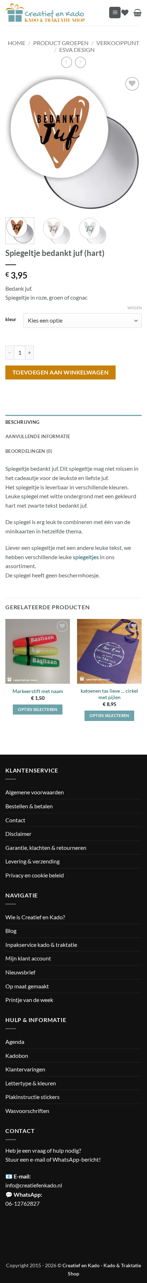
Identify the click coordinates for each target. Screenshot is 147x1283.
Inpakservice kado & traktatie (41, 944)
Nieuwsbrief (20, 972)
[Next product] (66, 62)
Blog (10, 930)
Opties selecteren (37, 709)
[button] (115, 13)
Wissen (134, 307)
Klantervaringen (25, 1069)
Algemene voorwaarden (34, 792)
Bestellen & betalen (29, 806)
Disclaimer (18, 833)
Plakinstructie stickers (32, 1096)
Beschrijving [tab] (22, 422)
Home (16, 42)
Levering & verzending (32, 861)
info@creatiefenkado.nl (33, 1185)
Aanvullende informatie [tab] (37, 436)
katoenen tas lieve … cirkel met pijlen (109, 694)
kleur (10, 319)
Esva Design (77, 49)
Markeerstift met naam (37, 691)
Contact (15, 820)
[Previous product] (80, 62)
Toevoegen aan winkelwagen (60, 372)
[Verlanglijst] (124, 12)
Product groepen (60, 42)
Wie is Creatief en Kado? (35, 917)
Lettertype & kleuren (30, 1083)
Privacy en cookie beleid (34, 875)
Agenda (14, 1041)
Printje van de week (29, 999)
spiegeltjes (86, 556)
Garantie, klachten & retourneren (45, 847)
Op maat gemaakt (27, 986)
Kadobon (16, 1055)
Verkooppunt (117, 42)
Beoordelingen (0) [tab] (28, 451)
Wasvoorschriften (27, 1110)
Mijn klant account (28, 958)
